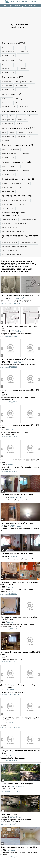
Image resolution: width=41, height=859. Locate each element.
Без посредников (8, 55)
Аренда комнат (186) (11, 94)
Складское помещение (9, 227)
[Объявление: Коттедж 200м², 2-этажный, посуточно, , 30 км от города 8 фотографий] (10, 716)
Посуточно (23, 69)
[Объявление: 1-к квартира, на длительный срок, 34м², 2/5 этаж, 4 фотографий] (10, 423)
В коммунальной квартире (24, 82)
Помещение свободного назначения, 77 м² (18, 847)
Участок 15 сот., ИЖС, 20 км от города (16, 784)
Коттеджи (21, 116)
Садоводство (14, 149)
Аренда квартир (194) (12, 60)
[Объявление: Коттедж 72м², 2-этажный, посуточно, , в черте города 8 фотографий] (10, 748)
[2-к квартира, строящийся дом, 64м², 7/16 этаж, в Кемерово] (10, 324)
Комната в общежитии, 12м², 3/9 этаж (16, 523)
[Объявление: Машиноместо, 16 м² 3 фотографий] (20, 812)
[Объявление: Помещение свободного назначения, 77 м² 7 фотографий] (20, 845)
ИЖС (3, 149)
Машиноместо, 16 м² (9, 814)
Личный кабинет (30, 5)
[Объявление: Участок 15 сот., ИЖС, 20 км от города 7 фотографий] (20, 781)
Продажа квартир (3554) (13, 43)
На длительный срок (9, 69)
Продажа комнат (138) (12, 77)
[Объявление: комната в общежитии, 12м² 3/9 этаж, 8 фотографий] (20, 521)
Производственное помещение (13, 231)
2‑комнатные (19, 48)
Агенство (25, 153)
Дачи (12, 116)
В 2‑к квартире (7, 86)
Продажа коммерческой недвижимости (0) (13, 214)
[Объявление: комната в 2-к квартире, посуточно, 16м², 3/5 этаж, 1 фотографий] (20, 650)
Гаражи (4, 183)
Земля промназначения (10, 153)
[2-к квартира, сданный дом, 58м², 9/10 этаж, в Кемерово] (10, 293)
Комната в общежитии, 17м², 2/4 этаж (16, 554)
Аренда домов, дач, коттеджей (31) (18, 128)
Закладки (16, 5)
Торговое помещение (28, 219)
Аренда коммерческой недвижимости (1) (20, 237)
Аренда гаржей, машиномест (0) (17, 196)
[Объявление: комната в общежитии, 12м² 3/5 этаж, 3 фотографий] (20, 492)
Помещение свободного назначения (14, 223)
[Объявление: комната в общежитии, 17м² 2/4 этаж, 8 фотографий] (20, 551)
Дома (4, 116)
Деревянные (22, 120)
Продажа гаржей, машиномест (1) (18, 179)
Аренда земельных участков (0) (16, 162)
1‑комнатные (6, 48)
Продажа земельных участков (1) (17, 145)
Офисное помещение (9, 219)
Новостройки (23, 52)
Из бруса (20, 123)
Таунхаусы (32, 116)
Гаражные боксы (7, 187)
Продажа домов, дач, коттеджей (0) (19, 111)
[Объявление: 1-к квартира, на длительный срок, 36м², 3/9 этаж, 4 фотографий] (10, 458)
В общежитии (6, 82)
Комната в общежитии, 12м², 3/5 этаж (16, 495)
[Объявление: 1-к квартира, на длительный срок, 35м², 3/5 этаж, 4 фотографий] (10, 388)
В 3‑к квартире (21, 86)
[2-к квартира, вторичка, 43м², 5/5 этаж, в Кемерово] (10, 357)
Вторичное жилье (8, 52)
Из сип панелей (7, 123)
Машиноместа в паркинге (20, 183)
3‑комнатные (32, 48)
